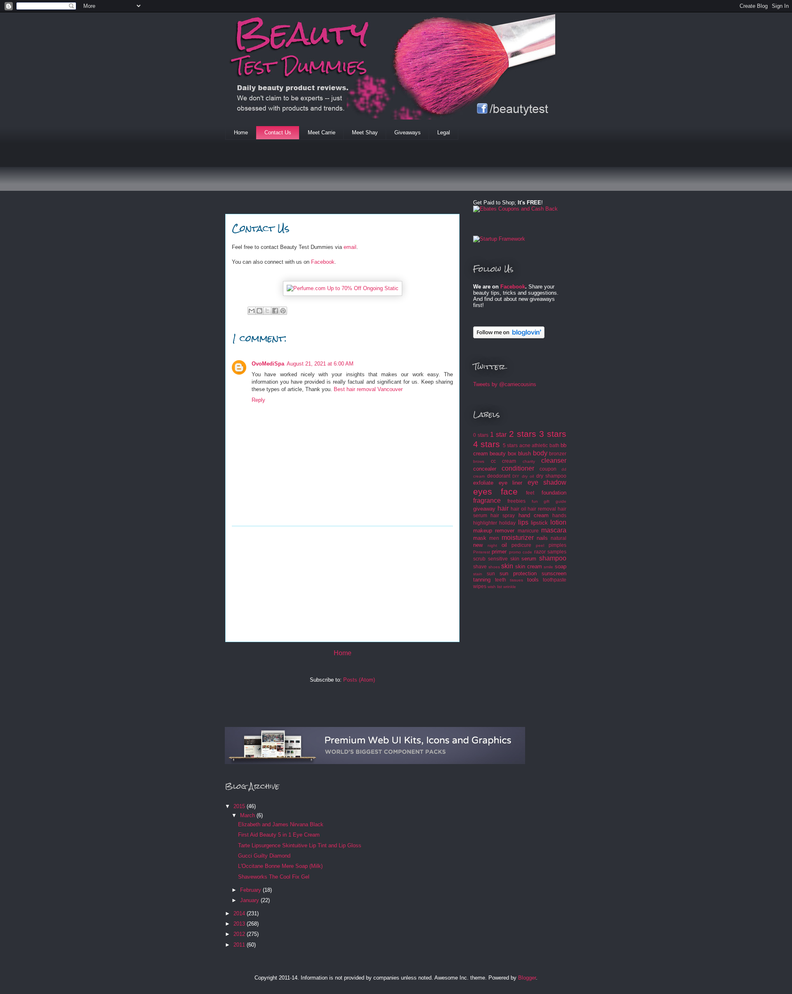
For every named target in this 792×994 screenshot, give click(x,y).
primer (499, 552)
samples (556, 551)
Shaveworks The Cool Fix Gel (273, 877)
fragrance (487, 500)
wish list (495, 586)
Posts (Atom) (359, 680)
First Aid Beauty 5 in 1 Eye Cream (279, 835)
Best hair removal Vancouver (368, 389)
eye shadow (547, 482)
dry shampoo (551, 475)
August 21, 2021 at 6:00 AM (320, 364)
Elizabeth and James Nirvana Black (280, 824)
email (350, 247)
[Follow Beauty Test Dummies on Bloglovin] (508, 336)
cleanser (553, 460)
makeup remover (493, 530)
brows (478, 461)
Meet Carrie (321, 132)
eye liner (511, 483)
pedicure (521, 545)
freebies (516, 501)
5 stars (510, 445)
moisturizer (518, 537)
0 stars (480, 435)
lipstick (539, 523)
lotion (558, 522)
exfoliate (483, 483)
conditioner (518, 468)
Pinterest (481, 552)
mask (479, 538)
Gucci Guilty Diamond (264, 856)
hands (559, 515)
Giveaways (407, 132)
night (492, 545)
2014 (240, 913)
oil (504, 545)
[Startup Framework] (499, 239)
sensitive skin (503, 558)
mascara (553, 530)
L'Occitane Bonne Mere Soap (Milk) (280, 866)
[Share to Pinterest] (283, 311)
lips (523, 522)
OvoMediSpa (268, 364)
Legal (443, 132)
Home (241, 132)
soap (560, 566)
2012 (240, 934)
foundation (554, 493)
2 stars (522, 433)
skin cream (528, 566)
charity (529, 461)
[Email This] (252, 311)
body (540, 453)
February (251, 890)
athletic (540, 445)
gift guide (555, 501)
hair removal (542, 508)
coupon (548, 468)
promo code (520, 552)
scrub (479, 558)
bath (554, 445)
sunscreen (554, 573)
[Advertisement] (375, 170)
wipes (479, 586)
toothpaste (554, 579)
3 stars (552, 433)
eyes (482, 491)
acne (524, 445)
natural (558, 538)
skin (507, 566)
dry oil (528, 476)
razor (540, 551)
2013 (240, 924)
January (250, 900)
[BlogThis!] (259, 311)
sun (491, 573)
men (494, 538)
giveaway (484, 509)
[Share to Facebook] (275, 311)
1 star (498, 434)
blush (524, 453)
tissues (516, 580)
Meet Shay (365, 132)
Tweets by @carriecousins (504, 384)
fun (535, 501)
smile (548, 567)
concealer (484, 469)
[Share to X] (267, 311)
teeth (500, 579)
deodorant (498, 475)
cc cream (503, 461)
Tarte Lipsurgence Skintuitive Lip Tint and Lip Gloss (299, 845)
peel (540, 545)
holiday (507, 522)
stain (477, 574)
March (248, 815)
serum (528, 559)
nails (542, 538)
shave (480, 566)
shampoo (552, 558)
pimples (557, 545)
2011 (240, 945)
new (478, 545)
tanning (481, 580)
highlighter (485, 522)
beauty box (503, 453)
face (509, 491)
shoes (494, 567)
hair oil (518, 508)
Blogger (527, 978)
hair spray (502, 515)
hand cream (534, 515)
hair (503, 508)
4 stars (486, 444)
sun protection (518, 573)
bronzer (557, 453)
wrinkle (509, 586)
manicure (528, 530)
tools (533, 580)
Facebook (323, 262)
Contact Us (277, 132)
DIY (515, 476)
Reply (258, 400)
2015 (240, 806)
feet (530, 492)
